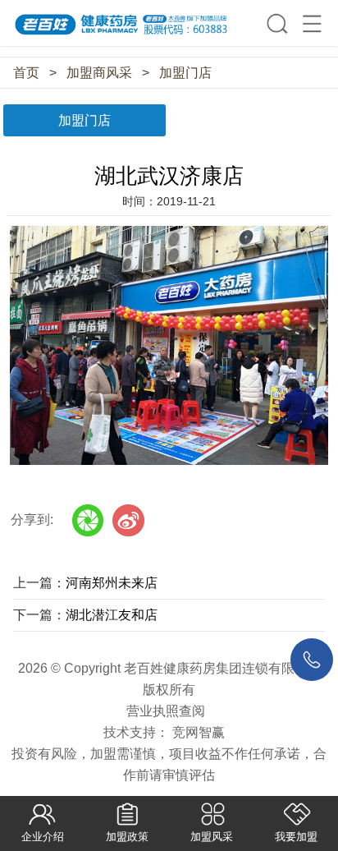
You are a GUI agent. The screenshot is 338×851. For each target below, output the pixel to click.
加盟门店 (185, 73)
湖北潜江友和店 (112, 615)
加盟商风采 (99, 73)
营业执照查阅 (165, 711)
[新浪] (128, 520)
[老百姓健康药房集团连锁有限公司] (169, 18)
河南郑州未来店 (112, 583)
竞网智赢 (198, 732)
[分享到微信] (88, 520)
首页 (26, 73)
